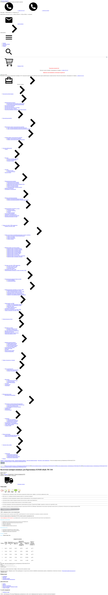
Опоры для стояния (11, 236)
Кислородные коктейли (7, 118)
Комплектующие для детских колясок (12, 247)
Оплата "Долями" (6, 587)
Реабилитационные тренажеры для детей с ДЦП (14, 289)
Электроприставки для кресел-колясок (14, 187)
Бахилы (4, 458)
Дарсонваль (7, 385)
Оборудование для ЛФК (9, 303)
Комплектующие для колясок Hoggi (14, 250)
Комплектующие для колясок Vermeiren (14, 249)
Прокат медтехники (6, 434)
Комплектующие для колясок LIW (13, 253)
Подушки (7, 349)
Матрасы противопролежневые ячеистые (15, 198)
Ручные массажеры (11, 381)
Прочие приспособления (9, 213)
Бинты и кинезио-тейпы (9, 350)
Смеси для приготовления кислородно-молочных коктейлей (18, 128)
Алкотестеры (7, 453)
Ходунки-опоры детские (12, 267)
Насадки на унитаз (10, 209)
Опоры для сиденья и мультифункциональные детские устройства (17, 234)
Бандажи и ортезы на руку (12, 328)
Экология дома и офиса (7, 444)
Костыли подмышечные (11, 159)
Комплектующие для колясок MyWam (14, 248)
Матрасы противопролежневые (11, 197)
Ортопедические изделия (7, 319)
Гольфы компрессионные (12, 343)
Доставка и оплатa (21, 484)
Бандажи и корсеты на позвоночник (12, 330)
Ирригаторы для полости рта (12, 369)
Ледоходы (7, 383)
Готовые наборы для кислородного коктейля (13, 137)
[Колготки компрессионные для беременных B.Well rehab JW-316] (13, 461)
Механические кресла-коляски (13, 182)
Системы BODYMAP (11, 281)
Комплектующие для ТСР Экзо (13, 254)
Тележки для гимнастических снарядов (14, 304)
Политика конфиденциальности (9, 579)
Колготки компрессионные (12, 345)
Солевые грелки (8, 425)
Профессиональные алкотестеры (13, 456)
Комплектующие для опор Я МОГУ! (14, 252)
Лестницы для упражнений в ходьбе (14, 305)
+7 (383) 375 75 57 (64, 70)
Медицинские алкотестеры (12, 455)
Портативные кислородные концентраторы (15, 104)
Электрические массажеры (12, 380)
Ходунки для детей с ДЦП (12, 266)
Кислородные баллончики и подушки (12, 107)
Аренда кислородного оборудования (12, 435)
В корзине (6, 474)
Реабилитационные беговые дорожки (14, 290)
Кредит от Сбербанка (7, 585)
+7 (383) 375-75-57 (21, 10)
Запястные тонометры (11, 419)
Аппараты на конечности (10, 308)
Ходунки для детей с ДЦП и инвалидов (12, 265)
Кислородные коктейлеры (10, 105)
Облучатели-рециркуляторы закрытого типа (15, 404)
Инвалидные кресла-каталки (12, 185)
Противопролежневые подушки (11, 216)
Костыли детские (10, 160)
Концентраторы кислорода (10, 102)
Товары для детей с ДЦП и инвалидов (10, 225)
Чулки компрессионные (11, 344)
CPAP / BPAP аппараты (9, 424)
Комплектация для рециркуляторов (14, 406)
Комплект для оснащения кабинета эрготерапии (16, 294)
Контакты (4, 45)
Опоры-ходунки (10, 170)
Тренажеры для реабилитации (10, 214)
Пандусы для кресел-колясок (12, 186)
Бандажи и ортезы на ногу (12, 329)
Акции (4, 583)
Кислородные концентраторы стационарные (15, 103)
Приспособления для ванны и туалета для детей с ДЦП (15, 270)
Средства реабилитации (7, 148)
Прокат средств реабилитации (11, 436)
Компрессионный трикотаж (10, 342)
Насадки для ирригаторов (12, 370)
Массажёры (7, 379)
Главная (4, 43)
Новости (4, 584)
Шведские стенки (10, 306)
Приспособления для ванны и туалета (12, 208)
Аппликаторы (7, 384)
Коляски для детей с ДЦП (10, 226)
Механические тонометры (12, 421)
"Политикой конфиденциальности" (68, 570)
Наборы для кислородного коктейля (14, 138)
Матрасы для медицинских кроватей (12, 215)
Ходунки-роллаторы (11, 171)
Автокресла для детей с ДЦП (10, 269)
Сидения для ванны (11, 212)
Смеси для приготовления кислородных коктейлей (17, 127)
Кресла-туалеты (8, 172)
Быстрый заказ (11, 474)
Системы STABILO (11, 280)
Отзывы (4, 46)
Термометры (7, 408)
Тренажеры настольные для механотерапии (15, 293)
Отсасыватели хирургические (10, 422)
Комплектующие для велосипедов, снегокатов (16, 255)
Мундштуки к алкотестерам (12, 457)
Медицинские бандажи (9, 331)
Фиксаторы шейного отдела (10, 333)
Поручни (9, 211)
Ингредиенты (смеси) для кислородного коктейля (14, 126)
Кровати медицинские (9, 188)
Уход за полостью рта (9, 368)
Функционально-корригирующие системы (13, 279)
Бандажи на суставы (9, 327)
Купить (2, 474)
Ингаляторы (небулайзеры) (10, 395)
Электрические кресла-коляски (13, 183)
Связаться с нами (6, 592)
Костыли (7, 157)
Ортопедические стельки (10, 347)
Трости (6, 149)
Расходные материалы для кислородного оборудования (15, 109)
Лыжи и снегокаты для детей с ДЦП (12, 310)
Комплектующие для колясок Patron (14, 251)
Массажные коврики (11, 382)
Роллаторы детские (11, 268)
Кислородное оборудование (8, 93)
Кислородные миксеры (9, 106)
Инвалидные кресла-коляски (10, 181)
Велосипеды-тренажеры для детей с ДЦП (13, 309)
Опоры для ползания (11, 237)
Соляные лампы (8, 407)
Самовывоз (5, 576)
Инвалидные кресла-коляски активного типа (15, 184)
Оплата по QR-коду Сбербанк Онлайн (10, 586)
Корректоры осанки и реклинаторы (12, 332)
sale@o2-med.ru (20, 23)
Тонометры (7, 418)
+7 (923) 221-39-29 (45, 10)
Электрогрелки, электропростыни (11, 423)
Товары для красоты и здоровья (9, 360)
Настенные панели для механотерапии (14, 292)
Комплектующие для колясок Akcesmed (14, 256)
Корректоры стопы (8, 348)
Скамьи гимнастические (12, 307)
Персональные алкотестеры (12, 454)
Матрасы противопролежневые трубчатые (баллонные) (17, 199)
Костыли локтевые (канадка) (12, 158)
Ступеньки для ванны (11, 210)
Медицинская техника (7, 394)
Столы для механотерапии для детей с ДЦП (15, 291)
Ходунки (6, 169)
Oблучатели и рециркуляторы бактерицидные (14, 403)
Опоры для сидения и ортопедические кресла (16, 235)
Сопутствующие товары (11, 346)
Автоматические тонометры (12, 420)
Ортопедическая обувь (9, 351)
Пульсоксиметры (8, 409)
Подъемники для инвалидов (10, 189)
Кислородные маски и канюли (11, 108)
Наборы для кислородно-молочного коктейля (16, 139)
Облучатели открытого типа (12, 405)
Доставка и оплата (6, 44)
